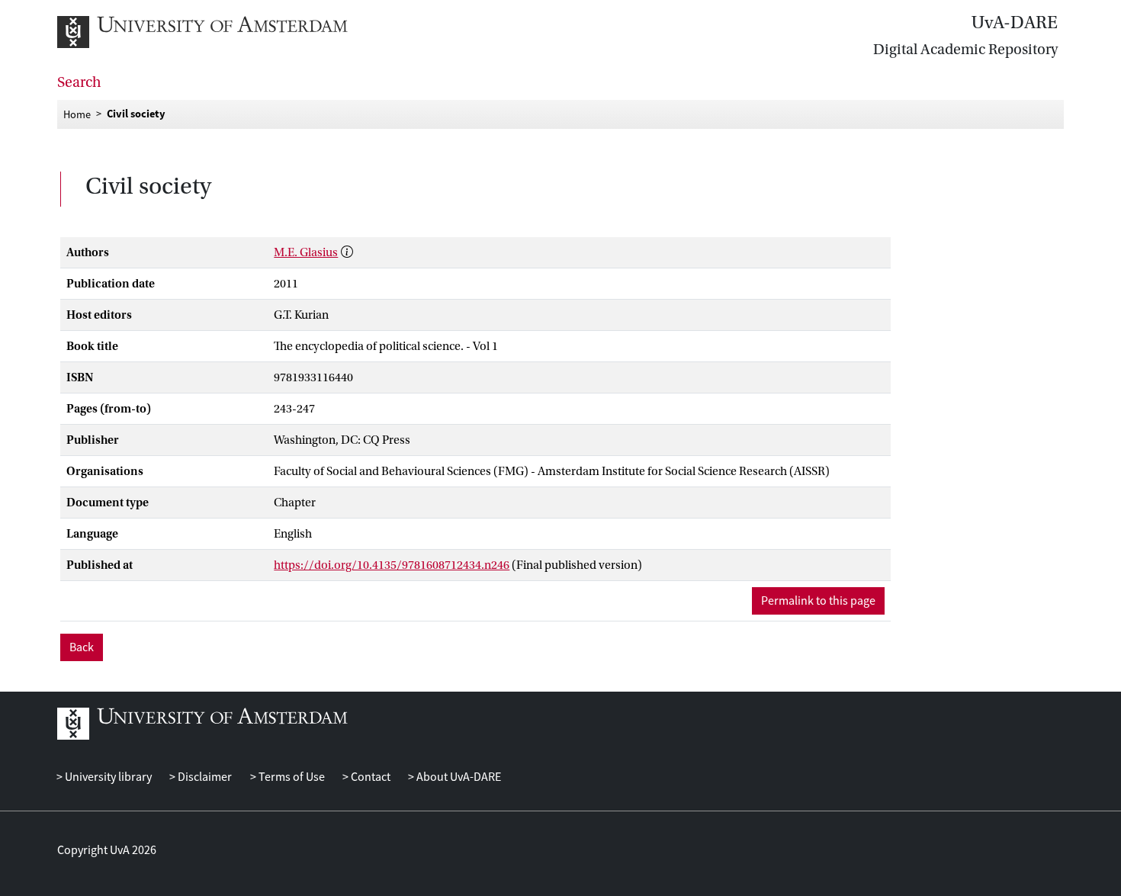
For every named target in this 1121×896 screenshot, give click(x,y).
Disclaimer (203, 777)
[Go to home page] (219, 32)
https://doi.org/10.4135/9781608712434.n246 (391, 565)
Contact (369, 777)
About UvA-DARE (457, 777)
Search (79, 82)
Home (77, 113)
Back (81, 647)
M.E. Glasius (306, 252)
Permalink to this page (818, 601)
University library (107, 777)
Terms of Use (290, 777)
